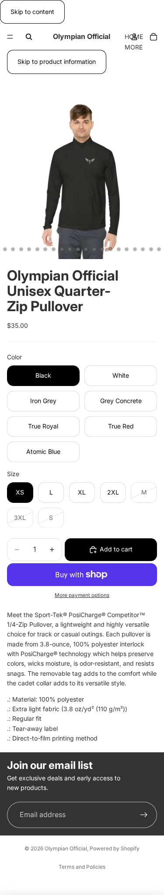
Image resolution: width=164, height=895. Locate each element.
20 (118, 249)
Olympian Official (66, 848)
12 (54, 249)
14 (70, 249)
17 (94, 249)
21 (127, 249)
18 (102, 249)
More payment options (82, 595)
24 (151, 249)
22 (135, 249)
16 (86, 249)
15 (78, 249)
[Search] (28, 36)
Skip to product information (56, 61)
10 (37, 249)
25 (159, 249)
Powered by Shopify (115, 848)
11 (45, 249)
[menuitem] (133, 47)
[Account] (134, 36)
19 (111, 249)
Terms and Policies (82, 866)
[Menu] (10, 37)
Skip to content (32, 11)
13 (62, 249)
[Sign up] (144, 814)
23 (143, 249)
